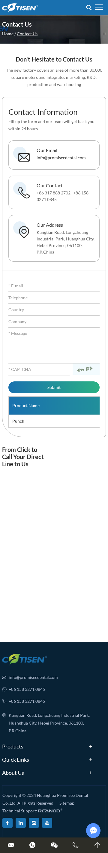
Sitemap (66, 803)
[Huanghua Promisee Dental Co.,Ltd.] (20, 7)
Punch (18, 421)
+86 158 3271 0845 (27, 689)
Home (8, 33)
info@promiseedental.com (61, 157)
